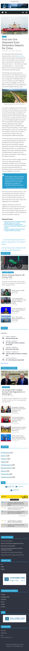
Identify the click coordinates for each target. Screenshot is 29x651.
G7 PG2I (3, 607)
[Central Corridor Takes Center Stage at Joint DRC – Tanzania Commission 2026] (6, 435)
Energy (3, 455)
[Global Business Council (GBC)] (2, 12)
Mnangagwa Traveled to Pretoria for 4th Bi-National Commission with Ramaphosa (19, 410)
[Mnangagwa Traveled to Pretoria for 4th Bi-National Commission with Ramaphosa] (6, 406)
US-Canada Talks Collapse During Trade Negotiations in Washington (13, 392)
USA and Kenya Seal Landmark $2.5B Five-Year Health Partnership (13, 249)
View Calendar (4, 363)
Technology (10, 272)
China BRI (3, 599)
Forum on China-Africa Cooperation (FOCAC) (12, 543)
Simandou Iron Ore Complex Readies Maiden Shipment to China (15, 222)
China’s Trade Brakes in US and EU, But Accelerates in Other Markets (19, 310)
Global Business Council (17, 644)
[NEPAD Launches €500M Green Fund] (6, 289)
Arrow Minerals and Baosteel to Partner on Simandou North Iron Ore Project (15, 226)
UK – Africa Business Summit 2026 (15, 360)
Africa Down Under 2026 (12, 349)
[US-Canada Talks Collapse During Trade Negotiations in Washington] (14, 371)
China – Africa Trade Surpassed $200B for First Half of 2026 (18, 318)
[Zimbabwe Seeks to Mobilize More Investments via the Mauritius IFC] (6, 426)
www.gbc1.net (19, 646)
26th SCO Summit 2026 (12, 338)
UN (1, 564)
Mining (4, 36)
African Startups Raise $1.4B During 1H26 (13, 276)
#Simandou (21, 56)
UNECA (2, 569)
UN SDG (3, 594)
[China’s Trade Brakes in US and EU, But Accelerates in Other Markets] (6, 308)
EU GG (2, 602)
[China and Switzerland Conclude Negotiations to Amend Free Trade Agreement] (6, 416)
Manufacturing (6, 468)
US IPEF (3, 604)
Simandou (19, 50)
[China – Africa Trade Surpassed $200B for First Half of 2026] (6, 316)
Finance (3, 459)
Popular (4, 272)
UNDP (2, 566)
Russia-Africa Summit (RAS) (8, 546)
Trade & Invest (6, 387)
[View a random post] (26, 12)
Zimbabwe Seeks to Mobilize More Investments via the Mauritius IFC (19, 429)
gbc (14, 50)
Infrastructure (6, 465)
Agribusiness (5, 452)
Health (3, 462)
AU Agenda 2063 (5, 597)
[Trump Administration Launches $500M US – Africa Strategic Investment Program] (6, 298)
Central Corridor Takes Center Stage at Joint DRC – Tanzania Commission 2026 (19, 437)
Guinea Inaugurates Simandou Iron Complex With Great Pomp (14, 229)
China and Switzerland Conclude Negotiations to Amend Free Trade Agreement (18, 420)
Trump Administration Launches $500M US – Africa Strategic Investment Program (19, 301)
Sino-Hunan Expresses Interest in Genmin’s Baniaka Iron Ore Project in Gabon (14, 242)
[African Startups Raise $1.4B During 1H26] (14, 256)
